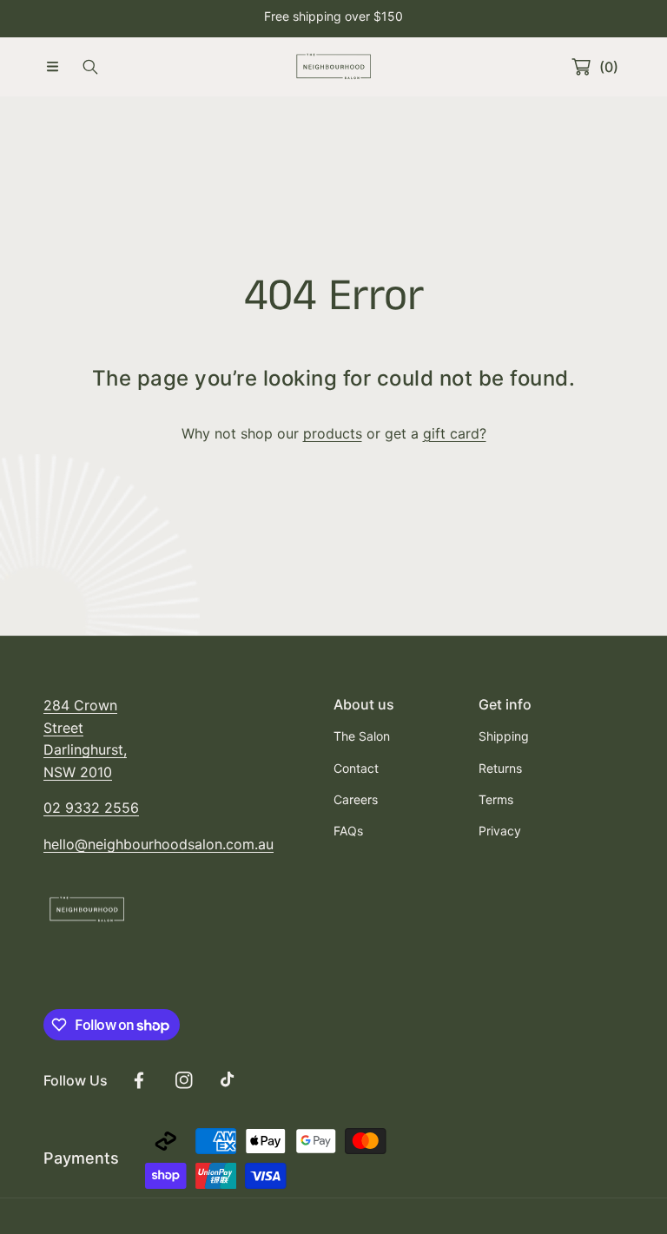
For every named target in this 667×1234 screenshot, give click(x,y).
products (332, 433)
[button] (52, 67)
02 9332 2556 (91, 807)
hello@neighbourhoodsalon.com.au (158, 844)
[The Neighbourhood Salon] (333, 66)
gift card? (454, 433)
